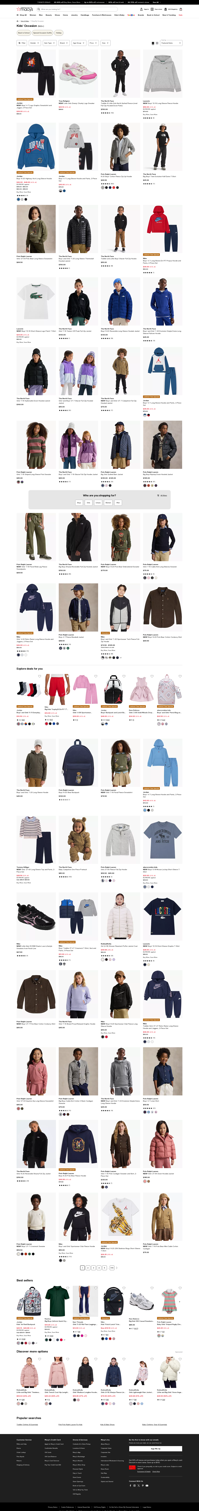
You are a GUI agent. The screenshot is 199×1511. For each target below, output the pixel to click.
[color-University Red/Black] (148, 415)
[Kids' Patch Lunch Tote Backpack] (113, 1301)
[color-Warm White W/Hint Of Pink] (156, 577)
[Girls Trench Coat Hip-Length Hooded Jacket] (57, 1372)
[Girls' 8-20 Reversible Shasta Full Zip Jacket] (36, 1144)
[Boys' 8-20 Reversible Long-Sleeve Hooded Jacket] (120, 301)
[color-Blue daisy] (141, 1403)
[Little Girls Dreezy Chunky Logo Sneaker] (78, 74)
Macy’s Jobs (105, 1465)
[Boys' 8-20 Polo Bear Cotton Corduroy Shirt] (162, 607)
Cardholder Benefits (51, 1448)
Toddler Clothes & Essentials (27, 1424)
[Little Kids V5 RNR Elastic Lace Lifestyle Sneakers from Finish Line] (36, 916)
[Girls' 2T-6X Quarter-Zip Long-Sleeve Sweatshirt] (36, 1071)
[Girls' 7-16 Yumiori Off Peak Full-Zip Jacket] (78, 301)
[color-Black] (25, 199)
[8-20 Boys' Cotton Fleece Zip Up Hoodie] (120, 147)
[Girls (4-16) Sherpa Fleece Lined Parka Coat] (113, 1372)
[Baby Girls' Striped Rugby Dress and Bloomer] (169, 1301)
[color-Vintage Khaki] (152, 485)
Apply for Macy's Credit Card (54, 1444)
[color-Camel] (148, 1181)
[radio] (18, 199)
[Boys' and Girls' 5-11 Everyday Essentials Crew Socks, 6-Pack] (29, 689)
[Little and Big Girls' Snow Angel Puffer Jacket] (169, 1372)
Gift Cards (48, 1452)
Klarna (19, 1448)
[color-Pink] (113, 880)
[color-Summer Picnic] (166, 724)
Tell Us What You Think (80, 1490)
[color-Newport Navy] (102, 485)
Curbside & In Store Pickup (81, 1444)
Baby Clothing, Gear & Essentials (154, 1424)
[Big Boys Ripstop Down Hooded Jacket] (162, 445)
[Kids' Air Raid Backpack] (29, 1301)
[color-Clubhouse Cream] (18, 1254)
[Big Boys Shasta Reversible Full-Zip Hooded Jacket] (78, 537)
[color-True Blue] (64, 190)
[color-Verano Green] (29, 1254)
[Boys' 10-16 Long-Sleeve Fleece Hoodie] (162, 74)
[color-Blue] (18, 199)
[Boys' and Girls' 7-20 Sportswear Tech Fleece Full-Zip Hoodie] (120, 607)
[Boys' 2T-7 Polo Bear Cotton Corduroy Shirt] (36, 994)
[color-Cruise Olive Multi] (18, 482)
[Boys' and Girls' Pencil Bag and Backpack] (169, 689)
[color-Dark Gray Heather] (106, 657)
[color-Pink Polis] (85, 1335)
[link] (36, 108)
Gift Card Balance (50, 1456)
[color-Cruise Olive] (22, 1108)
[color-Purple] (113, 959)
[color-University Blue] (144, 810)
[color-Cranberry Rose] (82, 1335)
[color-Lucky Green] (33, 724)
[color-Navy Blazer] (152, 886)
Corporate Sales (106, 1448)
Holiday (58, 33)
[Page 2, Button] (116, 1267)
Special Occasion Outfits (42, 33)
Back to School (24, 33)
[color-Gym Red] (18, 724)
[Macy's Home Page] (25, 9)
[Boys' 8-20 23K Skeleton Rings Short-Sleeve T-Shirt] (120, 1217)
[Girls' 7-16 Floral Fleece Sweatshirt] (120, 763)
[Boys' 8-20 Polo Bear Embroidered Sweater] (120, 537)
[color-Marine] (144, 964)
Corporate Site (105, 1452)
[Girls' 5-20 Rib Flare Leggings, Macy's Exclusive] (85, 1301)
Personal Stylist (78, 1469)
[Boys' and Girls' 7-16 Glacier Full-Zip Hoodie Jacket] (78, 445)
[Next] (53, 74)
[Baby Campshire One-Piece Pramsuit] (78, 840)
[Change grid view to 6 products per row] (157, 43)
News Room (105, 1469)
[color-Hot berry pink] (106, 1403)
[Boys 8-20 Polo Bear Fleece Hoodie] (78, 1144)
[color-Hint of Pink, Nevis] (148, 577)
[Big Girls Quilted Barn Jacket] (120, 445)
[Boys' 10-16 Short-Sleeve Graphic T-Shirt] (162, 916)
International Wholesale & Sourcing (112, 1461)
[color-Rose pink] (78, 1400)
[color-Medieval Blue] (74, 1335)
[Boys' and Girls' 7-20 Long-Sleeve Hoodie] (36, 763)
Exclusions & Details (144, 1471)
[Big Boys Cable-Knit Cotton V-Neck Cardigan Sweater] (78, 1071)
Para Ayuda (20, 1456)
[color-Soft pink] (110, 959)
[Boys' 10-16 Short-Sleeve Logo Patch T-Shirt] (36, 301)
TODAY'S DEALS (43, 2)
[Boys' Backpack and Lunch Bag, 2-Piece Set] (113, 689)
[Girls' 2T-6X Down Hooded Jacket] (162, 1144)
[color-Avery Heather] (117, 187)
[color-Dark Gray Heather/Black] (102, 657)
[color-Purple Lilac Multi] (22, 482)
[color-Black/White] (102, 724)
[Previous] (19, 74)
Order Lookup (21, 1452)
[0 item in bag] (180, 9)
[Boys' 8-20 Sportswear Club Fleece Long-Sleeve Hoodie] (120, 994)
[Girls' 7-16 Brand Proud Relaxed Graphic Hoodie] (78, 994)
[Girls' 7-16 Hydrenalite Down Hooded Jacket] (36, 371)
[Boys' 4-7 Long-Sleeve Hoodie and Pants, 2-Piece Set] (78, 147)
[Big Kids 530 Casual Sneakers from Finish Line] (141, 1301)
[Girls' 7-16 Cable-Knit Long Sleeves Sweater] (162, 537)
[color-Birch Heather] (22, 655)
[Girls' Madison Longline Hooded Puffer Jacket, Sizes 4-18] (85, 1372)
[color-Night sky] (134, 1403)
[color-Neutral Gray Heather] (152, 810)
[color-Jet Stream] (148, 886)
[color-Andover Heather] (64, 648)
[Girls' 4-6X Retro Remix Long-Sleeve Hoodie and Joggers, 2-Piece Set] (36, 607)
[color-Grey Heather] (60, 190)
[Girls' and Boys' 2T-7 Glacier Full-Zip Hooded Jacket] (78, 371)
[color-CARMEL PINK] (156, 1112)
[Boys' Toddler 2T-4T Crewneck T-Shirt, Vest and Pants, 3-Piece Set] (78, 916)
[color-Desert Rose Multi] (159, 1335)
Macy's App (76, 1452)
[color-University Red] (46, 723)
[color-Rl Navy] (64, 1114)
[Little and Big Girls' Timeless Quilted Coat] (29, 1372)
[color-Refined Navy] (60, 648)
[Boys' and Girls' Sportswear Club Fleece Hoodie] (78, 1217)
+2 (120, 657)
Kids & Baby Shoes (107, 1424)
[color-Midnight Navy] (18, 655)
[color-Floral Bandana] (159, 724)
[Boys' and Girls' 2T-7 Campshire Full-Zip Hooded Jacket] (120, 371)
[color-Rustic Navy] (106, 1187)
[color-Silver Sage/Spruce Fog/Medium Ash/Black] (110, 657)
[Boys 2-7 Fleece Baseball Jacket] (78, 607)
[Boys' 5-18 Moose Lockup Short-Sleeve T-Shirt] (162, 840)
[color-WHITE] (152, 1112)
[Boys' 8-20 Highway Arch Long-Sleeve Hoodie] (36, 147)
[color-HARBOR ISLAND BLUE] (148, 1112)
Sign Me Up (155, 1449)
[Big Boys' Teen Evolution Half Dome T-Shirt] (162, 147)
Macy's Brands (78, 1461)
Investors (104, 1456)
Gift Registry (77, 1494)
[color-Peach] (138, 1403)
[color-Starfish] (25, 724)
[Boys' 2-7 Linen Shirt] (162, 1071)
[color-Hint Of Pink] (106, 485)
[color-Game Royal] (54, 723)
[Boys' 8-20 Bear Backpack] (78, 763)
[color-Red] (113, 187)
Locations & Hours (79, 1448)
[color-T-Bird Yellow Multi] (162, 1335)
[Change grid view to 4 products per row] (153, 43)
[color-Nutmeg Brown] (68, 1114)
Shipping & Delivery (23, 1465)
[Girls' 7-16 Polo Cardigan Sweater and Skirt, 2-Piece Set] (120, 1144)
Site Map (104, 1473)
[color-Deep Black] (78, 1335)
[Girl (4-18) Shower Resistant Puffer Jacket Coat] (120, 916)
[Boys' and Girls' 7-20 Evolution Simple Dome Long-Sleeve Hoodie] (120, 1071)
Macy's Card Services (52, 1461)
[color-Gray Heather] (22, 199)
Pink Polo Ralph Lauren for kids (70, 1424)
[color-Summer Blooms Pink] (162, 724)
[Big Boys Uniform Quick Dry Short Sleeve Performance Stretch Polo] (57, 1301)
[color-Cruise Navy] (110, 187)
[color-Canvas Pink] (18, 1108)
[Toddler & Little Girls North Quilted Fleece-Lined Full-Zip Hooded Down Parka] (120, 74)
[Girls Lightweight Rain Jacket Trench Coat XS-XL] (141, 1372)
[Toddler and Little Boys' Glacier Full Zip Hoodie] (120, 229)
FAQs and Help (21, 1444)
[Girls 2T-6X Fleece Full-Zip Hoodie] (120, 840)
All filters (164, 495)
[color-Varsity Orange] (148, 485)
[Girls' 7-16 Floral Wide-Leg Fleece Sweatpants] (36, 537)
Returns (19, 1461)
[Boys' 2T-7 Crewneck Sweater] (36, 1217)
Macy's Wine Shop (79, 1465)
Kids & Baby (25, 21)
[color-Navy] (144, 577)
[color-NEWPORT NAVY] (144, 1112)
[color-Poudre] (148, 964)
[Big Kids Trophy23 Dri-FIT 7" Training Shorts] (57, 689)
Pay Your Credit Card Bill (53, 1465)
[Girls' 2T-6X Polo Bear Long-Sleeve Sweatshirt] (36, 229)
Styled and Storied (107, 1481)
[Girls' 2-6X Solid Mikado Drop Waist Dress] (141, 689)
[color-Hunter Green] (68, 648)
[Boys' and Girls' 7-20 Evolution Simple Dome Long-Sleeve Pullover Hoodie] (162, 301)
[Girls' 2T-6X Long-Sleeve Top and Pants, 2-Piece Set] (36, 840)
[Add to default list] (39, 676)
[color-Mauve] (18, 1403)
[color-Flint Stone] (144, 886)
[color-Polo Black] (110, 485)
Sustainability (105, 1477)
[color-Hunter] (46, 1339)
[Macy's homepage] (18, 21)
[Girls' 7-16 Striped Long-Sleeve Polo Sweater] (36, 445)
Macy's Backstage (79, 1456)
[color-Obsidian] (22, 724)
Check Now (156, 1471)
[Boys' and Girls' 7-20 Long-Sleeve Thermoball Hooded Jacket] (78, 229)
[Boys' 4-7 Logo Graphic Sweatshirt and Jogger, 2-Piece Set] (36, 74)
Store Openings (78, 1481)
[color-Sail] (25, 655)
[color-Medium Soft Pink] (113, 1338)
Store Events (77, 1477)
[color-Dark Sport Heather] (102, 187)
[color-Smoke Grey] (57, 723)
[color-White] (106, 880)
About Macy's (105, 1444)
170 (112, 1268)
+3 (64, 1340)
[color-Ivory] (102, 959)
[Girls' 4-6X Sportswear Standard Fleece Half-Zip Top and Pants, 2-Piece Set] (85, 689)
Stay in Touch (77, 1473)
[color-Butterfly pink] (130, 1403)
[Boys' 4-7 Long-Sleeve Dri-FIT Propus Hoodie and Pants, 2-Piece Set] (162, 229)
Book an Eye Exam (79, 1486)
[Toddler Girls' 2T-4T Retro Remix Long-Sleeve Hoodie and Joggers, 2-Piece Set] (162, 994)
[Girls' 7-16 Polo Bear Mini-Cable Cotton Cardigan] (162, 1217)
